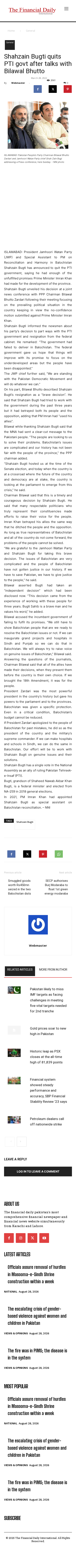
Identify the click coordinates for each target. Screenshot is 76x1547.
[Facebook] (38, 88)
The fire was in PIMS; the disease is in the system (37, 1354)
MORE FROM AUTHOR (53, 969)
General (30, 30)
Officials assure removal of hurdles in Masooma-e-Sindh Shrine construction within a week (37, 1274)
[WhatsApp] (58, 853)
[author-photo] (38, 926)
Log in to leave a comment (38, 1171)
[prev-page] (10, 1142)
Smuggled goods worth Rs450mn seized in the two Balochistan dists (19, 887)
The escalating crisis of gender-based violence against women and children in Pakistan (37, 1316)
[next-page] (22, 1142)
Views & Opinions (16, 1333)
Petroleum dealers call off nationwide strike (47, 1121)
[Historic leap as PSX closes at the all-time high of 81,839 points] (14, 1053)
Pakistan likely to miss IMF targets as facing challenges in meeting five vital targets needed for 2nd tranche (48, 1000)
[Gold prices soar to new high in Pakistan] (14, 1030)
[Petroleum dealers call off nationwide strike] (14, 1119)
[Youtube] (44, 1238)
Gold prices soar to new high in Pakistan (48, 1031)
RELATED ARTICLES (20, 969)
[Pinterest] (68, 88)
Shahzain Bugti (24, 821)
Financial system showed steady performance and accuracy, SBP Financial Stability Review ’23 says (48, 1090)
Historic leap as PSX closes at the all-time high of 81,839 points (46, 1056)
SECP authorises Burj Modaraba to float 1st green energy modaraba (56, 887)
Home (11, 30)
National (10, 1291)
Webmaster (18, 82)
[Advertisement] (38, 207)
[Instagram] (21, 1238)
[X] (53, 88)
